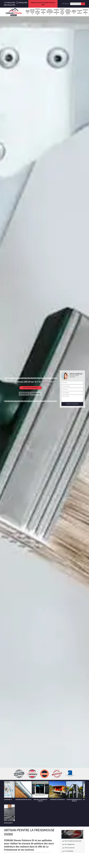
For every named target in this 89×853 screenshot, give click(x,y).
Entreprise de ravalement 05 (56, 11)
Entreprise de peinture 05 (43, 11)
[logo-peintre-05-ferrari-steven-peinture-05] (13, 12)
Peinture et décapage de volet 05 (37, 12)
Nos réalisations (30, 387)
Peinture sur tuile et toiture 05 (62, 12)
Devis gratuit (24, 393)
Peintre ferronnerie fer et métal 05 (50, 11)
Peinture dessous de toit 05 (32, 11)
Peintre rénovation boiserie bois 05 (68, 11)
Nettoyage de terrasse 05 (85, 11)
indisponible (10, 3)
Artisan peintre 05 (28, 12)
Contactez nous (35, 393)
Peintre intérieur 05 (74, 12)
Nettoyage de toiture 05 (79, 12)
